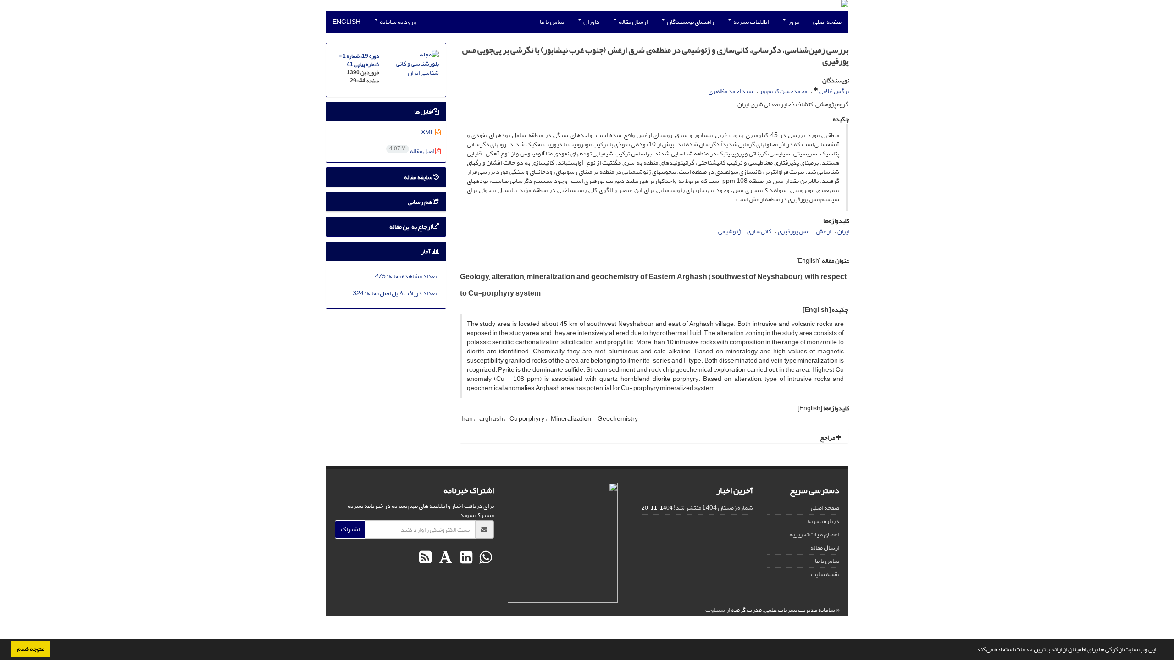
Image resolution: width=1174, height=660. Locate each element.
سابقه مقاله (418, 177)
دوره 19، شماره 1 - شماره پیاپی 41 (359, 60)
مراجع (828, 437)
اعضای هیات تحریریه (814, 534)
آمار (426, 251)
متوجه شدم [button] (30, 649)
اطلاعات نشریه (750, 22)
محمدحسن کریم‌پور (783, 91)
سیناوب (715, 610)
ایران (843, 231)
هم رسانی (420, 202)
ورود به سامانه (397, 22)
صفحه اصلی (827, 22)
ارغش (823, 231)
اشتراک (350, 529)
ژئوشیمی (729, 231)
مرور (793, 22)
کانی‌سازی (759, 231)
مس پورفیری (793, 231)
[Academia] (444, 557)
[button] (972, 650)
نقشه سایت (825, 574)
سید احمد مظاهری (731, 91)
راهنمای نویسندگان (690, 22)
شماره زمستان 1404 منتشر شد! (713, 507)
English (346, 22)
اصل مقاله (412, 151)
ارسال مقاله (633, 22)
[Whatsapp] (484, 557)
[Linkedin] (465, 557)
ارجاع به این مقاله (410, 226)
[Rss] (425, 557)
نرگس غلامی (834, 91)
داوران (590, 22)
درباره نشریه (823, 521)
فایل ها (423, 111)
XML (428, 132)
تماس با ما (552, 22)
